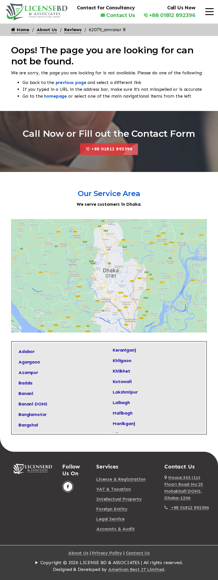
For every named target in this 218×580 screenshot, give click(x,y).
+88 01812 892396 (172, 15)
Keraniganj (124, 350)
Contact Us (120, 15)
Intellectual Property (119, 499)
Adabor (26, 351)
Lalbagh (121, 402)
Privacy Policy (107, 553)
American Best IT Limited (136, 569)
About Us (47, 29)
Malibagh (123, 413)
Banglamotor (32, 414)
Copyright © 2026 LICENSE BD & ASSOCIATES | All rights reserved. (111, 562)
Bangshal (28, 425)
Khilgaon (122, 360)
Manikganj (124, 423)
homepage (55, 96)
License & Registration (120, 479)
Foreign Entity (111, 509)
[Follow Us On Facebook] (68, 486)
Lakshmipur (125, 392)
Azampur (28, 372)
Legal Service (110, 519)
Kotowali (122, 381)
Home (22, 29)
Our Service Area (109, 193)
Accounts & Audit (115, 528)
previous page (71, 82)
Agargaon (29, 362)
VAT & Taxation (113, 489)
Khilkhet (121, 371)
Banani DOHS (32, 404)
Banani (25, 393)
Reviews (72, 29)
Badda (25, 383)
